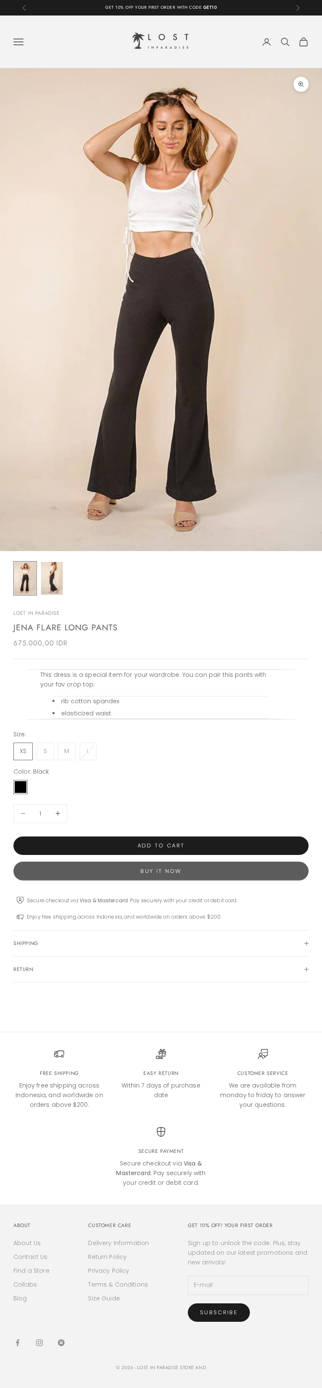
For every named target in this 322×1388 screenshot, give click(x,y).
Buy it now (160, 871)
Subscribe (219, 1312)
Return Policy (107, 1257)
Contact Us (30, 1257)
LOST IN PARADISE (36, 613)
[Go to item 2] (52, 578)
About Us (27, 1243)
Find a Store (31, 1270)
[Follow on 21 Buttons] (61, 1343)
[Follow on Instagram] (39, 1343)
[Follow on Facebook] (17, 1343)
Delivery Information (118, 1243)
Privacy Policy (108, 1270)
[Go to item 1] (25, 578)
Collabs (25, 1284)
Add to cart (161, 845)
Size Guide (103, 1298)
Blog (20, 1298)
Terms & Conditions (118, 1284)
